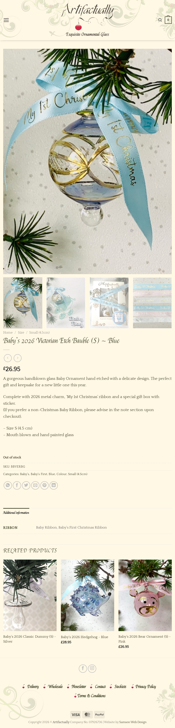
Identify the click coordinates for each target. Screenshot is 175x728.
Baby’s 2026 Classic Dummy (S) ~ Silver (29, 638)
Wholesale (55, 686)
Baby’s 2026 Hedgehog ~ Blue (84, 637)
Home (8, 332)
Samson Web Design (133, 722)
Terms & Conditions (91, 695)
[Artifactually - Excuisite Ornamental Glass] (87, 20)
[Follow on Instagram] (92, 668)
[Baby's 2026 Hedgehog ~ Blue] (87, 595)
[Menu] (6, 20)
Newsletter (79, 686)
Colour (62, 474)
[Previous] (12, 161)
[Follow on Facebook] (83, 668)
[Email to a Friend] (35, 485)
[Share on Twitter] (26, 485)
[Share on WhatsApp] (8, 485)
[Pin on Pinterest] (44, 485)
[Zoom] (10, 268)
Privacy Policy (146, 686)
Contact (100, 686)
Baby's (24, 474)
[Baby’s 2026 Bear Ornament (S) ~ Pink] (145, 595)
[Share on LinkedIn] (54, 485)
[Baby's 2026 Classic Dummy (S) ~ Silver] (30, 595)
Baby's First (39, 474)
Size (21, 332)
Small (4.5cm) (39, 332)
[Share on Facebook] (17, 485)
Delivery (33, 686)
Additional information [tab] (16, 513)
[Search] (160, 20)
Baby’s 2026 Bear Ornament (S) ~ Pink (144, 638)
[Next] (163, 161)
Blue (52, 474)
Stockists (120, 686)
